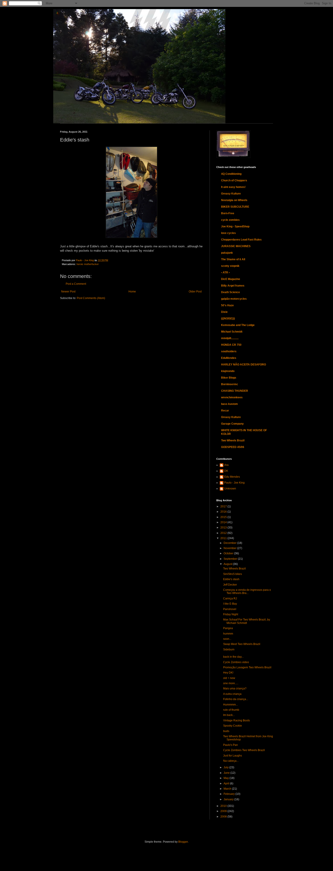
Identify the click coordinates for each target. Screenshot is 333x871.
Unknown (230, 488)
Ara (226, 465)
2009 (223, 811)
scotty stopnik (230, 266)
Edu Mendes (232, 476)
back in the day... (233, 656)
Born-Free (227, 213)
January (229, 799)
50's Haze (227, 305)
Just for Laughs (232, 755)
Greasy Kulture (231, 193)
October (229, 553)
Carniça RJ (230, 598)
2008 (223, 816)
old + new (229, 678)
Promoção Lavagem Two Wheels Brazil (247, 667)
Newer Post (68, 291)
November (230, 548)
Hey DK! (228, 672)
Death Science (230, 292)
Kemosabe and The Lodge (238, 325)
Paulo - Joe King (234, 482)
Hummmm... (230, 704)
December (230, 543)
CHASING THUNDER (234, 390)
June (227, 772)
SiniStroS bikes (232, 574)
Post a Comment (76, 283)
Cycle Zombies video (236, 662)
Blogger (183, 841)
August (228, 564)
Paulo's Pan (230, 745)
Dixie (224, 312)
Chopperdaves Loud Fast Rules (241, 239)
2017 (223, 506)
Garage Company (232, 423)
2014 (223, 522)
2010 (223, 806)
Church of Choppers (234, 180)
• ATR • (225, 272)
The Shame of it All (233, 259)
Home (132, 291)
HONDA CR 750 (231, 344)
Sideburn (228, 649)
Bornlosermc (229, 384)
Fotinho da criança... (235, 699)
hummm (228, 633)
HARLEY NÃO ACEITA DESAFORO (243, 364)
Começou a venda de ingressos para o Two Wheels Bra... (247, 591)
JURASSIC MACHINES (236, 246)
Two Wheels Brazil (232, 440)
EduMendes (228, 358)
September (231, 558)
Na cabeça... (231, 760)
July (226, 767)
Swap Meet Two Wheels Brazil (241, 644)
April (227, 783)
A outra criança (232, 694)
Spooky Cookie (232, 725)
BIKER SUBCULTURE (235, 206)
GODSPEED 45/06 (232, 447)
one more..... (230, 683)
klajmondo (227, 371)
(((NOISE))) (228, 318)
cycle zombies (230, 219)
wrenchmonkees (232, 397)
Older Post (195, 291)
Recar (225, 410)
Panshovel (229, 609)
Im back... (229, 715)
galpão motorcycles (234, 298)
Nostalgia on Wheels (234, 200)
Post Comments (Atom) (91, 298)
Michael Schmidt (231, 331)
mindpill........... (230, 338)
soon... (227, 638)
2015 (223, 517)
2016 (223, 511)
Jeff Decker (230, 584)
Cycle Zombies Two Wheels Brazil (244, 750)
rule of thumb (231, 709)
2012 (223, 533)
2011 (223, 538)
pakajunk (227, 252)
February (229, 794)
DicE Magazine (230, 279)
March (228, 788)
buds (226, 731)
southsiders (228, 351)
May (226, 778)
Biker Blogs (228, 377)
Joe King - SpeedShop (235, 226)
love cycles (228, 233)
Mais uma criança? (234, 688)
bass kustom (229, 404)
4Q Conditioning (231, 173)
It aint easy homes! (233, 187)
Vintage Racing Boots (236, 720)
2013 (223, 527)
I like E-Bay (230, 603)
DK (226, 470)
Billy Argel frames (232, 285)
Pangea (228, 628)
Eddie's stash (231, 579)
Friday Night (230, 614)
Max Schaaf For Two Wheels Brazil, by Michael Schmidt (246, 621)
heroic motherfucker (88, 264)
